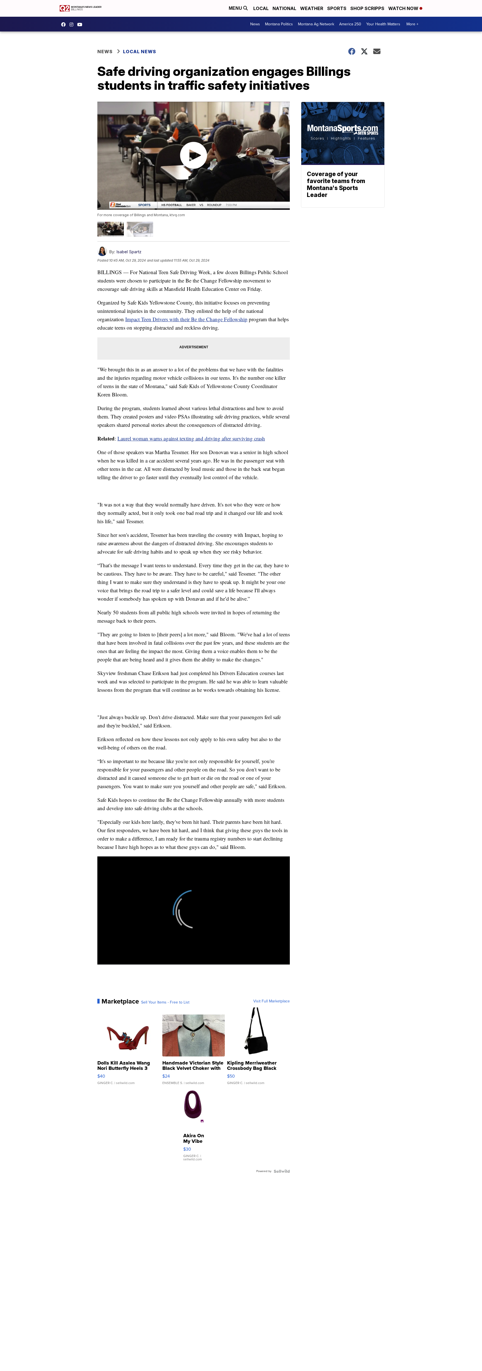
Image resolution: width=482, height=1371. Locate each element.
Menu (236, 8)
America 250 (350, 24)
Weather (311, 8)
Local (261, 8)
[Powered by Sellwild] (282, 1171)
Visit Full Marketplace (271, 1001)
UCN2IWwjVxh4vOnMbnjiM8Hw (81, 24)
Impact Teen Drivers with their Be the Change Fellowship (186, 319)
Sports (336, 8)
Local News (139, 51)
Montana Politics (279, 24)
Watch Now (404, 8)
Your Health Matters (383, 24)
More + (412, 24)
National (284, 8)
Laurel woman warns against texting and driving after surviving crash (191, 438)
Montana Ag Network (316, 24)
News (255, 24)
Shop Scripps (367, 8)
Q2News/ (64, 24)
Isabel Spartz (128, 251)
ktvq (72, 24)
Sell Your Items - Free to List (165, 1002)
